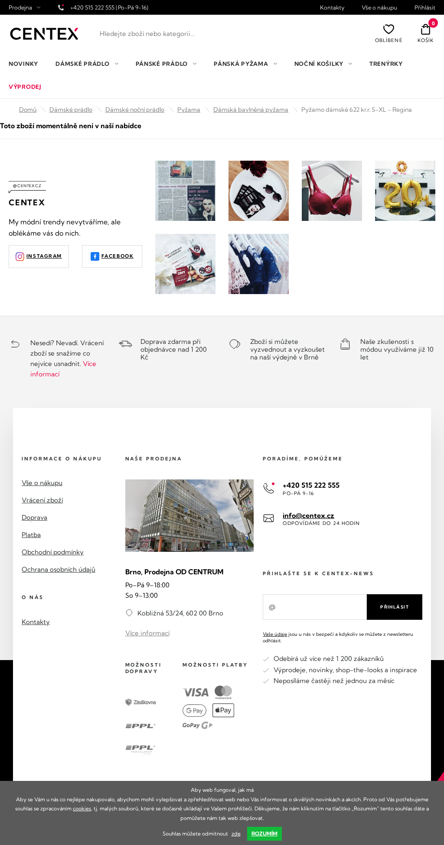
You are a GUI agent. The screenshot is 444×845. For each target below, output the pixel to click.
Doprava (34, 517)
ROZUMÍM (264, 833)
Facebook (117, 256)
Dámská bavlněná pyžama (250, 109)
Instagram (44, 256)
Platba (31, 534)
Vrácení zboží (42, 500)
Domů (27, 109)
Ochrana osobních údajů (58, 569)
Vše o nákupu (379, 7)
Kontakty (332, 7)
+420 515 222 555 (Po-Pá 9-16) (109, 7)
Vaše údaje (275, 634)
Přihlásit (425, 7)
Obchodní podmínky (53, 552)
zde (236, 833)
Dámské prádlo (70, 109)
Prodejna (20, 7)
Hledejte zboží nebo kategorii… (147, 33)
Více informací (147, 633)
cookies (82, 808)
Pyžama (188, 109)
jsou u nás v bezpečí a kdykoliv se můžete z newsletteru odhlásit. (338, 637)
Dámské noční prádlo (134, 109)
